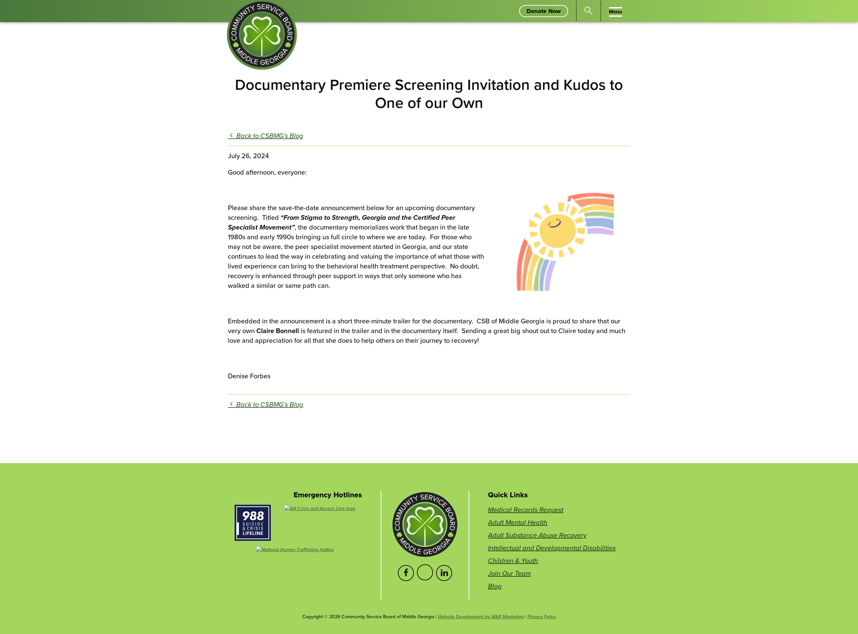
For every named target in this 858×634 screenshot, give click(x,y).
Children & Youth (513, 560)
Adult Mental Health (517, 522)
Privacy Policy (542, 616)
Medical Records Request (525, 509)
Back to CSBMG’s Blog (269, 135)
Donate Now (547, 11)
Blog (495, 586)
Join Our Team (509, 573)
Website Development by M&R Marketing (481, 616)
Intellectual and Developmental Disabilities (552, 548)
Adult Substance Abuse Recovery (537, 535)
